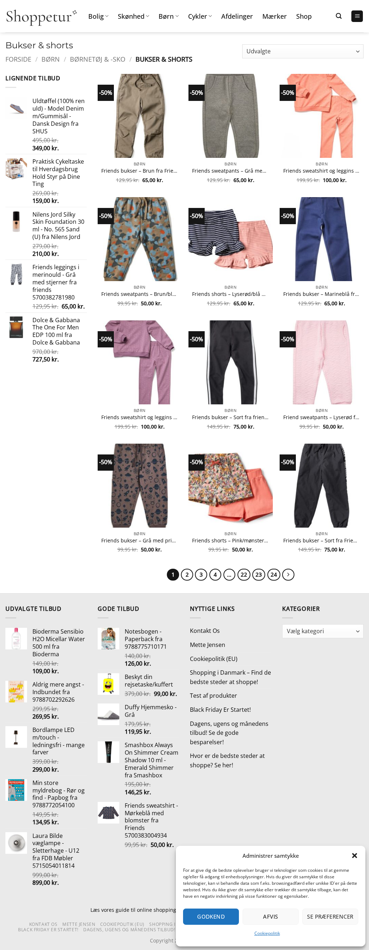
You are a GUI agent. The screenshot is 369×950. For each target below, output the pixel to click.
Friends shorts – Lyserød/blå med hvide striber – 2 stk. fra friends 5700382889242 (230, 294)
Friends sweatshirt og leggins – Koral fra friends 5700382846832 (321, 171)
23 (258, 574)
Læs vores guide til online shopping (133, 909)
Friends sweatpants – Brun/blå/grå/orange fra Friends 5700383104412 (139, 294)
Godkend (211, 916)
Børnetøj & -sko (97, 58)
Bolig (96, 16)
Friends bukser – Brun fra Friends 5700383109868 (139, 171)
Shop (304, 16)
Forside (18, 58)
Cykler (197, 16)
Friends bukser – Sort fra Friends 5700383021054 (321, 540)
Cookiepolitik (267, 933)
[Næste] (288, 575)
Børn (166, 16)
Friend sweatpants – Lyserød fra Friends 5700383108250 (321, 417)
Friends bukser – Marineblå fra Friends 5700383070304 (321, 294)
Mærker (274, 16)
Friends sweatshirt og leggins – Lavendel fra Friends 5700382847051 (139, 417)
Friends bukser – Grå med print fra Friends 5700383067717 (139, 540)
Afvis (270, 916)
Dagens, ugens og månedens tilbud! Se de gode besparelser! (229, 733)
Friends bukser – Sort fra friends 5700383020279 (230, 417)
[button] (354, 855)
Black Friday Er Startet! (220, 710)
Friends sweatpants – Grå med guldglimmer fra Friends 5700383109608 (230, 171)
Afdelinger (237, 16)
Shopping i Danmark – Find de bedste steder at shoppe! (230, 677)
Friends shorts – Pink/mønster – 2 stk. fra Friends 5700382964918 (230, 540)
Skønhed (131, 16)
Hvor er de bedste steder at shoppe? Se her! (227, 760)
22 (244, 574)
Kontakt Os (205, 631)
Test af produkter (213, 696)
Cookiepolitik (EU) (213, 659)
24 (274, 574)
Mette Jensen (207, 645)
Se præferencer (330, 916)
